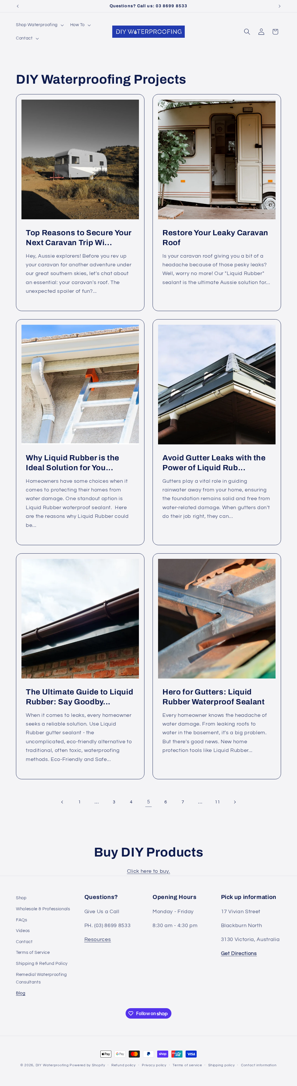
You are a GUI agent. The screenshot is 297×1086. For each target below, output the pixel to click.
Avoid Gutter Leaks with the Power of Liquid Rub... (214, 463)
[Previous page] (62, 802)
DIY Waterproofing (52, 1065)
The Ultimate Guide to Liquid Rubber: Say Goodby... (79, 696)
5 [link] (148, 802)
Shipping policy (221, 1065)
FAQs (21, 920)
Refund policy (123, 1065)
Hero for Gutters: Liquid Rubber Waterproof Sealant (213, 696)
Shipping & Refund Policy (42, 963)
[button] (39, 25)
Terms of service (187, 1065)
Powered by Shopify (87, 1065)
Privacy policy (154, 1065)
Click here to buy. (148, 871)
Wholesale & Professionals (43, 909)
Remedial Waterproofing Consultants (41, 978)
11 (217, 802)
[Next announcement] (279, 6)
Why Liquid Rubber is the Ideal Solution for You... (72, 463)
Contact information (259, 1065)
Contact (24, 941)
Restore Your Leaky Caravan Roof (215, 238)
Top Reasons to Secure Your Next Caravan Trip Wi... (78, 238)
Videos (23, 930)
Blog (21, 993)
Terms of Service (33, 952)
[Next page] (235, 802)
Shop (21, 897)
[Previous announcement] (17, 6)
